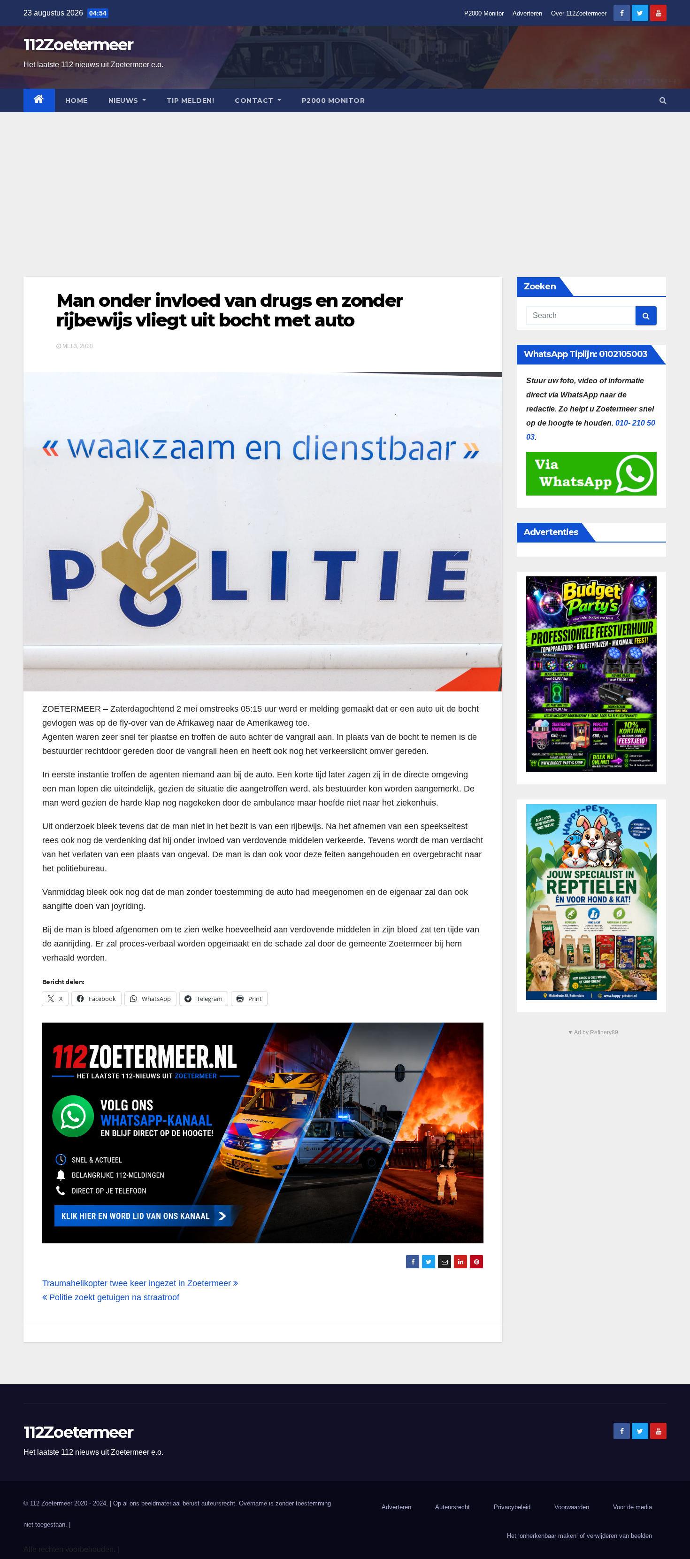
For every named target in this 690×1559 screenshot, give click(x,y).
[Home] (39, 100)
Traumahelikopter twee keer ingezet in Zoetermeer (137, 1283)
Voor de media (632, 1507)
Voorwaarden (571, 1507)
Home (76, 100)
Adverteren (527, 13)
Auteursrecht (452, 1507)
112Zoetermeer (78, 44)
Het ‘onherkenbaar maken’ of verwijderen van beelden (579, 1535)
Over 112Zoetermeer (578, 13)
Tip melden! (191, 100)
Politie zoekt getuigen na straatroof (113, 1297)
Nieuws (124, 100)
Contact (255, 100)
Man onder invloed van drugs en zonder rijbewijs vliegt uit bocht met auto (229, 310)
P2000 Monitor (484, 13)
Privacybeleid (512, 1507)
